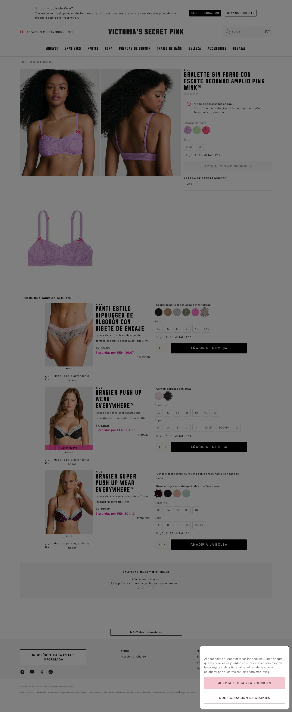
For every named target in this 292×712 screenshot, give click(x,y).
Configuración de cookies (244, 698)
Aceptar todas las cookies (244, 683)
